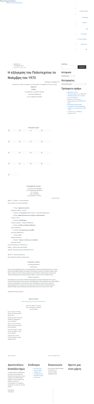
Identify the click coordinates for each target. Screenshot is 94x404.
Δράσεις (85, 22)
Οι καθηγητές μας (38, 374)
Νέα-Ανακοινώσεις (38, 375)
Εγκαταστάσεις (38, 370)
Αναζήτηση (64, 64)
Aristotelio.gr (11, 391)
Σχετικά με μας (38, 368)
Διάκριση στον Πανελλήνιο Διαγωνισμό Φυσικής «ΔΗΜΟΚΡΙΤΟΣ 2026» (77, 101)
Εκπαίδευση (85, 17)
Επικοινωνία (84, 44)
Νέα (87, 29)
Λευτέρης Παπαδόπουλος (38, 301)
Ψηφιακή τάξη (37, 372)
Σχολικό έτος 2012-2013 (20, 67)
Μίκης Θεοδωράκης (27, 301)
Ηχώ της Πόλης (12, 355)
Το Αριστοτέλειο (84, 11)
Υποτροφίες (84, 34)
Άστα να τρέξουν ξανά (53, 355)
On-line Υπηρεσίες (82, 39)
